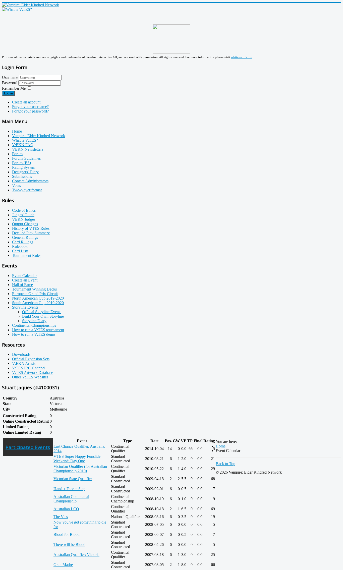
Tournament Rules (26, 255)
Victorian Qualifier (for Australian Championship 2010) (80, 468)
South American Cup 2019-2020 (38, 303)
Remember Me (14, 88)
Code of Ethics (24, 210)
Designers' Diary (25, 172)
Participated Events (28, 447)
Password (10, 83)
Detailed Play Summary (31, 233)
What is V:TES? (25, 140)
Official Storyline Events (41, 312)
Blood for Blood (66, 534)
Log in (8, 93)
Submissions (22, 176)
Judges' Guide (23, 215)
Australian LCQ (66, 509)
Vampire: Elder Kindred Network (38, 136)
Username (10, 77)
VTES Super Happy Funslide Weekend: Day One (76, 458)
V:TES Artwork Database (32, 372)
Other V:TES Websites (30, 377)
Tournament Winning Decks (34, 289)
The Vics (60, 517)
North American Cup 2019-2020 (38, 298)
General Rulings (25, 237)
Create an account (26, 102)
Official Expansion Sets (30, 359)
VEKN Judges (23, 219)
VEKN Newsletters (27, 149)
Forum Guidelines (26, 158)
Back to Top (225, 464)
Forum (17, 154)
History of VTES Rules (30, 228)
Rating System (23, 167)
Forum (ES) (21, 163)
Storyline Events (25, 307)
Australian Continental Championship (71, 498)
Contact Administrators (30, 181)
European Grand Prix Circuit (35, 294)
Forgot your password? (30, 111)
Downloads (21, 354)
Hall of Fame (22, 284)
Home (17, 131)
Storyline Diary (34, 321)
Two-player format (27, 190)
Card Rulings (22, 242)
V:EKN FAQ (22, 145)
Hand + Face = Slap (69, 489)
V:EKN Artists (23, 363)
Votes (16, 185)
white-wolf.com (241, 57)
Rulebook (20, 246)
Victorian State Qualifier (72, 479)
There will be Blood (69, 544)
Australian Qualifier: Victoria (76, 554)
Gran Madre (63, 564)
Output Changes (25, 224)
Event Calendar (24, 275)
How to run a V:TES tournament (38, 330)
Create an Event (24, 280)
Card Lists (20, 251)
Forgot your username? (30, 106)
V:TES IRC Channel (28, 368)
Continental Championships (34, 325)
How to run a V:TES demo (33, 334)
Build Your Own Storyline (43, 316)
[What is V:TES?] (17, 9)
